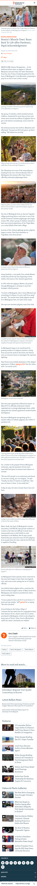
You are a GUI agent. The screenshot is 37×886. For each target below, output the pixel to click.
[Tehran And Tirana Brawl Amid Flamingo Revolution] (8, 769)
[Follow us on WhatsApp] (32, 863)
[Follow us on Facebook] (23, 863)
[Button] (4, 58)
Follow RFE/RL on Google (23, 883)
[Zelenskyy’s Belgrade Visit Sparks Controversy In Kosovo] (18, 678)
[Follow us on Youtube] (2, 863)
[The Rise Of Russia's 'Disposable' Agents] (8, 830)
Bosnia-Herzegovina (9, 37)
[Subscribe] (2, 867)
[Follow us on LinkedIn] (27, 863)
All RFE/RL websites (7, 883)
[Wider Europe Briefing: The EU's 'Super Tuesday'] (8, 739)
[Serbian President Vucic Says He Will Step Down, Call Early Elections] (8, 848)
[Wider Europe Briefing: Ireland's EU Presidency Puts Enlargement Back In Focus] (8, 757)
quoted (22, 602)
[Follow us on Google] (15, 863)
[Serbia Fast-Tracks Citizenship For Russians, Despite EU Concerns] (8, 778)
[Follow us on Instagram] (11, 863)
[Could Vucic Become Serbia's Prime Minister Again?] (8, 748)
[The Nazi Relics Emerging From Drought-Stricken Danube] (8, 795)
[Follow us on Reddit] (7, 863)
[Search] (34, 883)
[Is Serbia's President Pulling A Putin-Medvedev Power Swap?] (8, 839)
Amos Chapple (7, 53)
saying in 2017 (20, 364)
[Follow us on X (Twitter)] (19, 863)
